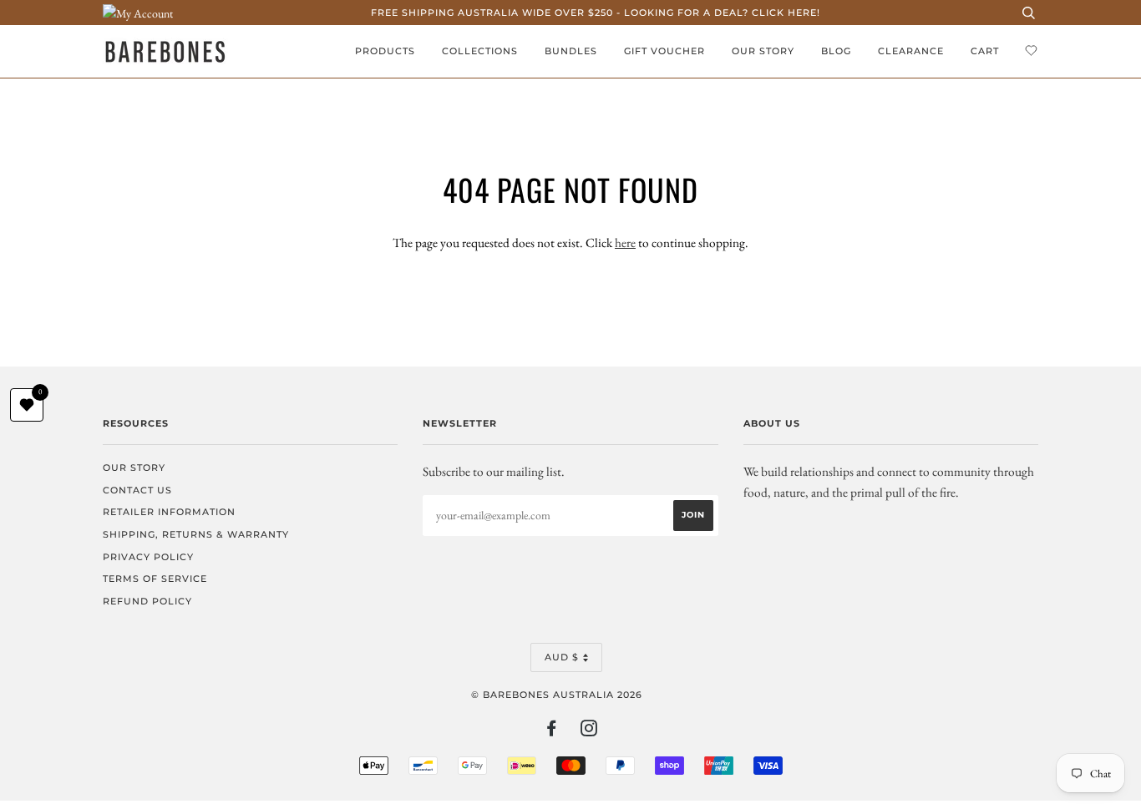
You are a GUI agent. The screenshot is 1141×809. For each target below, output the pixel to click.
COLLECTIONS (480, 51)
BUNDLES (571, 51)
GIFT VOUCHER (664, 51)
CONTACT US (137, 490)
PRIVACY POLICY (148, 557)
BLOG (836, 51)
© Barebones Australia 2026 (556, 694)
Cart (985, 51)
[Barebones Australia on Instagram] (589, 731)
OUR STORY (763, 51)
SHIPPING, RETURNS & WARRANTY (196, 534)
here (625, 242)
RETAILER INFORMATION (169, 512)
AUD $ (562, 657)
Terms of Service (155, 578)
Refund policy (147, 601)
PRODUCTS (385, 51)
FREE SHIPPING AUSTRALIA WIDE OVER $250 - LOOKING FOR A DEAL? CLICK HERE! (595, 12)
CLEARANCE (911, 51)
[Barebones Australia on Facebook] (551, 731)
